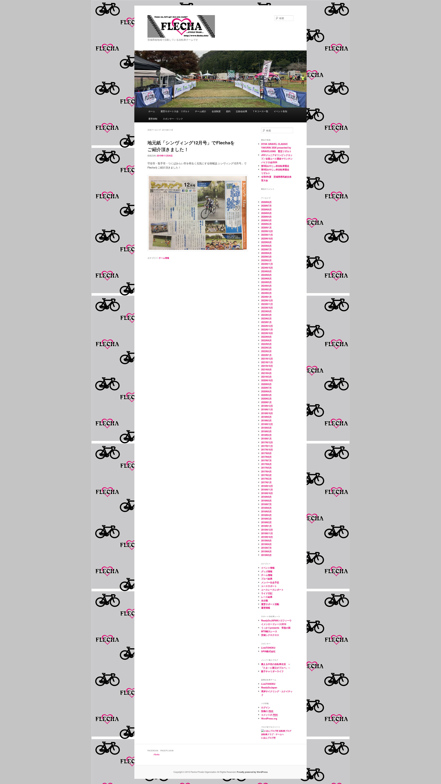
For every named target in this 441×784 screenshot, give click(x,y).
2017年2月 (266, 478)
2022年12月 (267, 325)
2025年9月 (266, 242)
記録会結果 (241, 111)
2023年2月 (266, 318)
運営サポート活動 (270, 604)
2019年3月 (266, 420)
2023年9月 (266, 311)
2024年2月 (266, 293)
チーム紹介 (200, 111)
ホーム (151, 111)
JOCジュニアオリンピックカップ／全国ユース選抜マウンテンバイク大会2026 (277, 158)
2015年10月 (267, 537)
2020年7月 (266, 387)
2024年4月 (266, 285)
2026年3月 (266, 220)
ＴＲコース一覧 (260, 111)
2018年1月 (266, 438)
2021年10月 (267, 365)
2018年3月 (266, 431)
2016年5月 (266, 511)
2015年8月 (266, 544)
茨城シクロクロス (270, 635)
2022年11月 (267, 329)
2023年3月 (266, 314)
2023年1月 (266, 322)
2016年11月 (267, 489)
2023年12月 (267, 300)
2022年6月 (266, 340)
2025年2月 (266, 260)
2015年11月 (267, 533)
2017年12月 (267, 442)
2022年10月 (267, 333)
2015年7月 (266, 547)
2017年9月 (266, 453)
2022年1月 (266, 355)
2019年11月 (267, 409)
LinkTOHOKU (268, 647)
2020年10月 (267, 380)
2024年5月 (266, 282)
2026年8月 (266, 202)
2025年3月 (266, 256)
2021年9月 (266, 369)
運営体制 (152, 118)
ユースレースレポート (272, 589)
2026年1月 (266, 227)
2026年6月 (266, 209)
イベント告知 (280, 111)
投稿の (267, 711)
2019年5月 (266, 416)
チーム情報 (164, 257)
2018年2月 (266, 435)
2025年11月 (267, 234)
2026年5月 (266, 213)
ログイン (265, 707)
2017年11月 (267, 446)
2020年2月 (266, 398)
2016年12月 (267, 486)
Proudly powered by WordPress (252, 771)
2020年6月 (266, 391)
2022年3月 (266, 347)
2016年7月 (266, 504)
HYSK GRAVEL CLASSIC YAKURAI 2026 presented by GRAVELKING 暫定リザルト (276, 147)
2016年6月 (266, 507)
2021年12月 (267, 358)
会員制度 (216, 111)
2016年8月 (266, 500)
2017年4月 (266, 471)
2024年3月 (266, 289)
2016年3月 (266, 518)
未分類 (264, 600)
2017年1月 (266, 482)
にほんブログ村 (268, 737)
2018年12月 (267, 424)
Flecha (157, 754)
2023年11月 (267, 304)
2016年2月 (266, 522)
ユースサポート (269, 586)
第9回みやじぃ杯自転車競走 (275, 165)
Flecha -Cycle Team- (172, 37)
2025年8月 (266, 245)
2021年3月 (266, 376)
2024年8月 (266, 274)
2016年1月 (266, 525)
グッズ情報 (266, 571)
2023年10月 (267, 307)
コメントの (269, 714)
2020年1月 (266, 402)
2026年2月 (266, 224)
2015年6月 (266, 551)
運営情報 (265, 607)
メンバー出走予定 (270, 582)
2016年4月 (266, 515)
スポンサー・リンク (173, 118)
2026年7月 (266, 205)
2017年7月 (266, 460)
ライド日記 (266, 593)
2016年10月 (267, 493)
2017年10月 (267, 449)
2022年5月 (266, 344)
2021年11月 (267, 362)
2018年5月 (266, 427)
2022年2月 (266, 351)
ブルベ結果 (266, 578)
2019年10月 (267, 413)
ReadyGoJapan (269, 687)
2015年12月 (267, 529)
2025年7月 (266, 249)
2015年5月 (266, 555)
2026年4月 (266, 216)
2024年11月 (267, 263)
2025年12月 (267, 231)
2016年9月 (266, 496)
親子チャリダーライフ (272, 671)
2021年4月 (266, 373)
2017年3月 (266, 475)
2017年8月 (266, 456)
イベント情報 (268, 567)
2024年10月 (267, 267)
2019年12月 (267, 405)
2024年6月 (266, 278)
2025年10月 (267, 238)
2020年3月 (266, 395)
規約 (228, 111)
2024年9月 (266, 271)
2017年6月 (266, 464)
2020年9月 (266, 384)
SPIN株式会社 (268, 651)
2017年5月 (266, 467)
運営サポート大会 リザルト (175, 111)
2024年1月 (266, 296)
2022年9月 (266, 336)
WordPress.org (269, 718)
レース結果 (266, 596)
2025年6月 (266, 253)
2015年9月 (266, 540)
